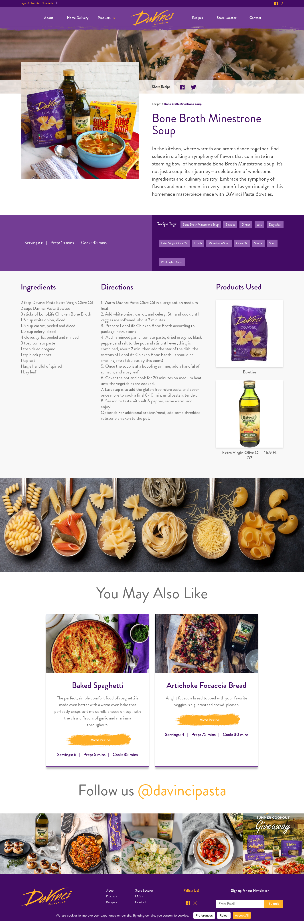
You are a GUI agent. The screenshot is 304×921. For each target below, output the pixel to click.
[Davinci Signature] (46, 897)
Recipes (197, 17)
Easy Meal (275, 224)
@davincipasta (182, 790)
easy (259, 224)
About (48, 17)
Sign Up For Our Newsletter (38, 3)
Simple (258, 243)
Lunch (198, 243)
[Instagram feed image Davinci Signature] (30, 843)
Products (104, 17)
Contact (255, 17)
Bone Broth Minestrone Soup (201, 224)
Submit (274, 903)
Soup (272, 243)
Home (152, 18)
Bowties (230, 224)
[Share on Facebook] (182, 87)
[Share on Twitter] (193, 87)
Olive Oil (241, 243)
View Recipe (101, 740)
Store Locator (226, 17)
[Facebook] (276, 3)
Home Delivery (77, 17)
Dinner (246, 224)
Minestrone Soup (219, 243)
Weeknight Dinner (172, 262)
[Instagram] (281, 3)
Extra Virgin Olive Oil (174, 243)
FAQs (139, 896)
